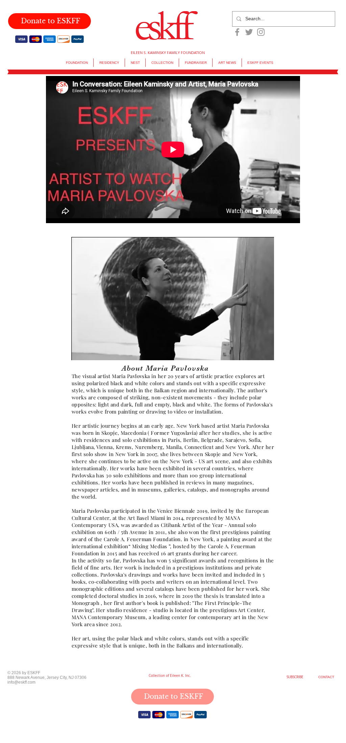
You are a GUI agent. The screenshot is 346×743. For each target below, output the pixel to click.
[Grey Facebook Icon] (237, 32)
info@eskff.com (21, 682)
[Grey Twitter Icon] (249, 32)
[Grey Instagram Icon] (261, 32)
